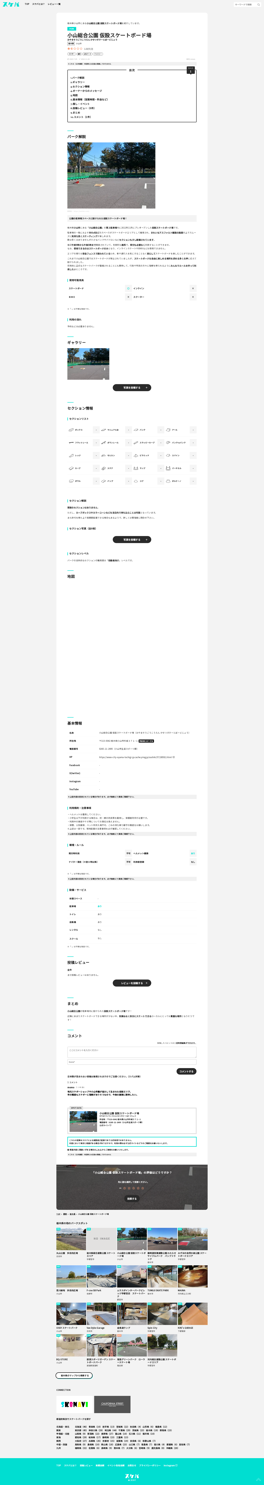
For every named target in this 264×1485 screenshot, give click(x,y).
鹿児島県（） (159, 1447)
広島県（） (121, 1444)
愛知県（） (81, 1437)
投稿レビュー (86, 1465)
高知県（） (185, 1444)
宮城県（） (123, 1426)
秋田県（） (136, 1426)
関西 (58, 1440)
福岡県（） (81, 1447)
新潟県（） (94, 1433)
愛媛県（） (172, 1444)
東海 (58, 1437)
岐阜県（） (95, 1437)
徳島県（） (147, 1444)
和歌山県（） (150, 1440)
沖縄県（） (172, 1447)
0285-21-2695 (106, 748)
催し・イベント (81, 104)
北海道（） (81, 1426)
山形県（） (149, 1426)
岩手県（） (109, 1426)
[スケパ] (11, 4)
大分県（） (132, 1447)
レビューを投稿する (132, 983)
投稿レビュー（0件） (84, 108)
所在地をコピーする (146, 741)
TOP (58, 1465)
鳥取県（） (81, 1444)
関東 (58, 1430)
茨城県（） (138, 1430)
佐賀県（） (95, 1447)
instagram (169, 1465)
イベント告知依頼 (116, 1465)
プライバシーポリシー (150, 1465)
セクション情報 (81, 86)
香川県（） (160, 1444)
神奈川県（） (96, 1430)
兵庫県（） (95, 1440)
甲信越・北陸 (62, 1433)
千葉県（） (125, 1430)
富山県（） (121, 1433)
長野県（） (107, 1433)
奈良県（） (136, 1440)
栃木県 (71, 43)
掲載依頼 (100, 1465)
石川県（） (135, 1433)
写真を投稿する (132, 387)
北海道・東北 (62, 1426)
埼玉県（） (111, 1430)
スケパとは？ (70, 1465)
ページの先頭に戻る (258, 1479)
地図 (75, 95)
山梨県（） (81, 1433)
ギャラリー (79, 82)
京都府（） (109, 1440)
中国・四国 (61, 1444)
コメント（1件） (83, 117)
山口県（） (135, 1444)
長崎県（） (107, 1447)
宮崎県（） (145, 1447)
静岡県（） (109, 1437)
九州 (58, 1447)
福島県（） (161, 1426)
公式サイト (104, 1125)
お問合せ (132, 1465)
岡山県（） (107, 1444)
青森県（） (95, 1426)
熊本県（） (120, 1447)
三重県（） (123, 1437)
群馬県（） (166, 1430)
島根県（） (94, 1444)
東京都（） (81, 1430)
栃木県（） (152, 1430)
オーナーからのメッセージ (87, 90)
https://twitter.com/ (81, 211)
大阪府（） (81, 1440)
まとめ (76, 112)
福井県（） (149, 1433)
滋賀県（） (123, 1440)
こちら (99, 1149)
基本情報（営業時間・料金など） (91, 99)
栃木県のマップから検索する (75, 1375)
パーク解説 (78, 77)
